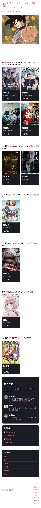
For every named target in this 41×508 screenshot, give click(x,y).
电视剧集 (36, 495)
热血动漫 (6, 470)
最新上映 (31, 195)
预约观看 (25, 98)
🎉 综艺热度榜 (8, 442)
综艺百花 (36, 500)
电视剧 (16, 243)
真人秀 (6, 474)
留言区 (17, 389)
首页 (3, 11)
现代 (29, 243)
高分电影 (33, 62)
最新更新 (10, 3)
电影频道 (36, 492)
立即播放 (6, 98)
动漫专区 (36, 498)
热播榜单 (36, 490)
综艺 (15, 7)
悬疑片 (6, 456)
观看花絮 (25, 134)
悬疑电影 (23, 401)
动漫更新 (15, 408)
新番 (26, 292)
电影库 (12, 195)
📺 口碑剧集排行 (9, 435)
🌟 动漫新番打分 (9, 439)
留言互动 (36, 503)
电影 (26, 3)
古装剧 (6, 463)
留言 (22, 7)
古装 (25, 243)
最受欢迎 (20, 338)
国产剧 (24, 146)
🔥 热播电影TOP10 (9, 432)
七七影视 (9, 11)
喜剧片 (6, 460)
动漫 (8, 7)
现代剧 (6, 467)
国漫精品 (31, 146)
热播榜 (19, 3)
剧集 (33, 3)
